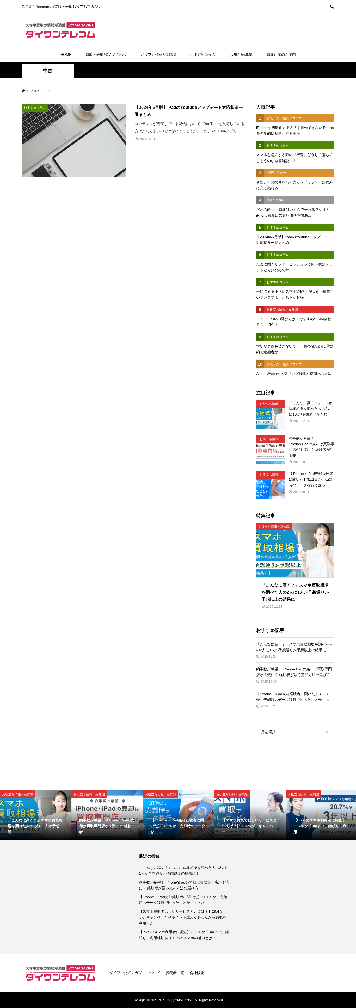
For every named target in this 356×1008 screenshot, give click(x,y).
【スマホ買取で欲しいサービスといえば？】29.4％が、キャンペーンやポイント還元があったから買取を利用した (182, 917)
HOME (65, 54)
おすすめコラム (203, 54)
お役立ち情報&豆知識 (158, 54)
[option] (35, 815)
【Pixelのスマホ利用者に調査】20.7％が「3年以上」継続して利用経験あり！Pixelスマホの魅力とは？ (184, 935)
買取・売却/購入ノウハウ (106, 54)
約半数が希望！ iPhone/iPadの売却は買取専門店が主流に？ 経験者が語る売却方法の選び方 (184, 885)
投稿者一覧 (175, 973)
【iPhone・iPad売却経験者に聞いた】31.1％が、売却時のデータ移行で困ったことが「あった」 (183, 900)
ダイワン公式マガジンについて (134, 973)
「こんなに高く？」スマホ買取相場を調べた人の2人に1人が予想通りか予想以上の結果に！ (184, 870)
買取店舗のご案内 (281, 54)
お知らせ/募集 (241, 54)
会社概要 (196, 973)
